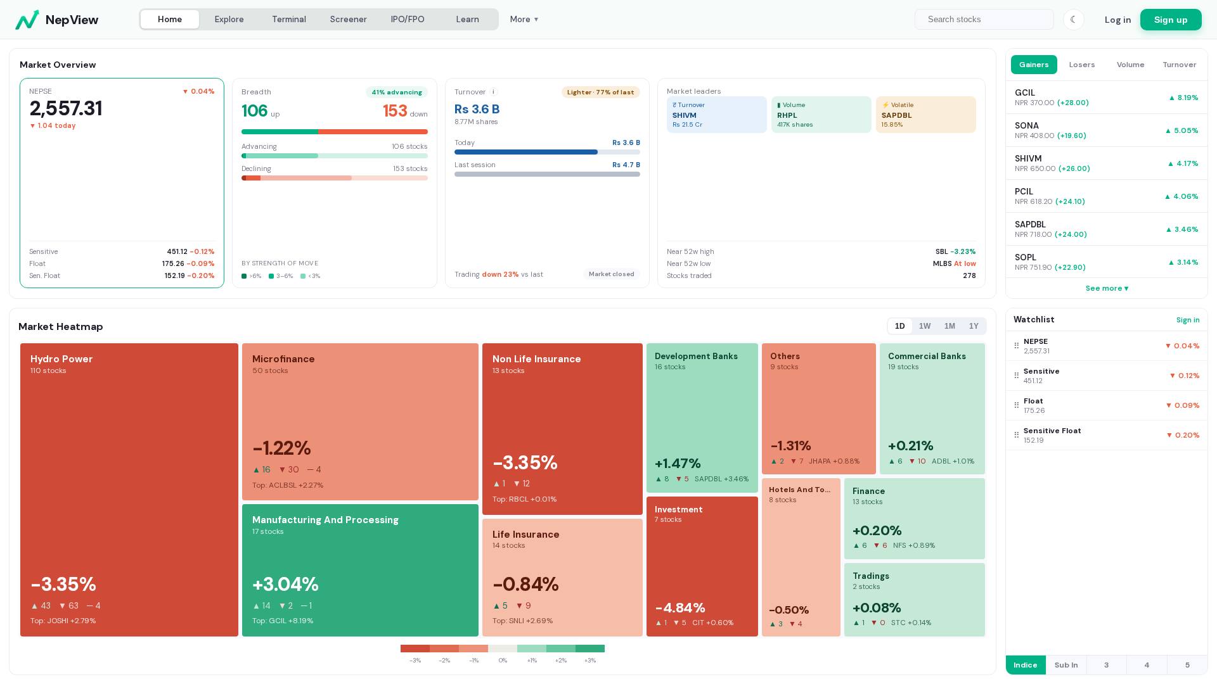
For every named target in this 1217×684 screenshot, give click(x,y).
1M (949, 326)
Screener (348, 19)
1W (924, 326)
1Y (974, 326)
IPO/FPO (408, 19)
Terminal (289, 19)
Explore (229, 19)
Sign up (1171, 20)
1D (900, 326)
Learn (467, 19)
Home (170, 19)
